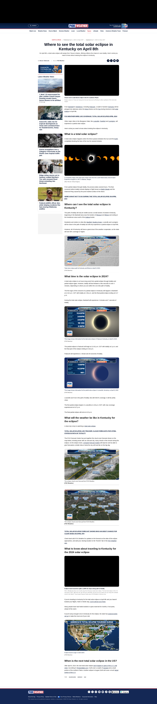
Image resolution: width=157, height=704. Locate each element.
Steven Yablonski (44, 60)
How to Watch (53, 31)
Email (114, 60)
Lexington (112, 121)
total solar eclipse (90, 426)
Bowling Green (97, 222)
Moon (87, 109)
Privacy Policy (40, 696)
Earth (116, 139)
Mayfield (89, 222)
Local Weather (81, 31)
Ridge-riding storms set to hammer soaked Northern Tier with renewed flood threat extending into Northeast (49, 179)
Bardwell (71, 107)
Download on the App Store (115, 692)
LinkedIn (103, 692)
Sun (99, 109)
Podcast (125, 31)
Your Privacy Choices (65, 696)
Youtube (99, 692)
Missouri (99, 215)
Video (102, 31)
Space (89, 31)
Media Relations (77, 696)
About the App (31, 696)
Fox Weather (78, 26)
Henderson (79, 107)
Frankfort (103, 121)
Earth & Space (56, 40)
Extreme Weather (64, 31)
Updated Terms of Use (50, 696)
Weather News (42, 31)
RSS (109, 692)
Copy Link (117, 60)
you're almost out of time (97, 602)
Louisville (96, 121)
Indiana (87, 217)
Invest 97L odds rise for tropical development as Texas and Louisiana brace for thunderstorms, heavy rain (49, 126)
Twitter (111, 60)
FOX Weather (60, 60)
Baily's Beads (105, 189)
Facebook (108, 60)
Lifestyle (95, 31)
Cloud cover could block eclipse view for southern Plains (81, 97)
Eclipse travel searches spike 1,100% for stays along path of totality (84, 588)
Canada (105, 668)
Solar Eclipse (72, 677)
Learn (73, 31)
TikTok (106, 692)
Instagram (96, 692)
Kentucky (111, 107)
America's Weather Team (113, 31)
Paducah (92, 107)
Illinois (107, 215)
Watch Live (32, 31)
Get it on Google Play (124, 692)
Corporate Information (87, 696)
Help (96, 696)
